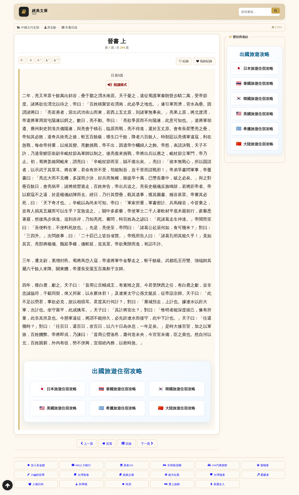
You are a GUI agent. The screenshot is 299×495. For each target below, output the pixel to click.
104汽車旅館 (219, 465)
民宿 (128, 484)
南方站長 (173, 475)
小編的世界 (38, 475)
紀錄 (186, 61)
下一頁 (145, 443)
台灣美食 (83, 475)
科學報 (83, 484)
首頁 (109, 443)
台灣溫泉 (219, 475)
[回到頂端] (7, 485)
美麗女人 (219, 484)
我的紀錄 (206, 61)
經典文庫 (128, 475)
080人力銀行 (83, 465)
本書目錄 (71, 27)
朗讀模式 (119, 85)
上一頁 (88, 443)
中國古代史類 (30, 27)
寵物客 (264, 465)
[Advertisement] (254, 236)
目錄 (128, 443)
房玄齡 (51, 27)
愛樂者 (264, 475)
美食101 (128, 465)
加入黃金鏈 (38, 465)
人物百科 (38, 484)
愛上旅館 (174, 484)
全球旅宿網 (174, 465)
